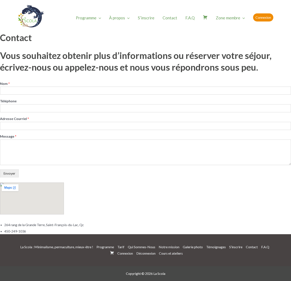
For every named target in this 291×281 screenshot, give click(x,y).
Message (8, 136)
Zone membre (228, 17)
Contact (170, 17)
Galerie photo (193, 247)
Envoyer (9, 173)
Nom (5, 83)
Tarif (120, 247)
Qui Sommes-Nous (141, 247)
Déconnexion (146, 253)
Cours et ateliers (171, 253)
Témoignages (216, 247)
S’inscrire (146, 17)
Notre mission (169, 247)
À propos (117, 17)
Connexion (125, 253)
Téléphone (8, 101)
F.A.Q (190, 17)
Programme (86, 17)
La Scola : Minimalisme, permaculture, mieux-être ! (56, 247)
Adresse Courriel (14, 119)
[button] (99, 17)
